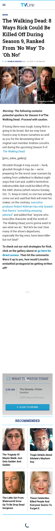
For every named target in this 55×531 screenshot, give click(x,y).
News (5, 14)
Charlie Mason (14, 61)
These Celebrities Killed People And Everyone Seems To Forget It (41, 503)
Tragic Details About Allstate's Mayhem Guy (41, 458)
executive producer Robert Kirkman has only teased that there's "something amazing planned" (27, 208)
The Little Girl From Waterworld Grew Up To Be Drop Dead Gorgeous (13, 503)
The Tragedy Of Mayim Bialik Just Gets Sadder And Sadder (12, 460)
